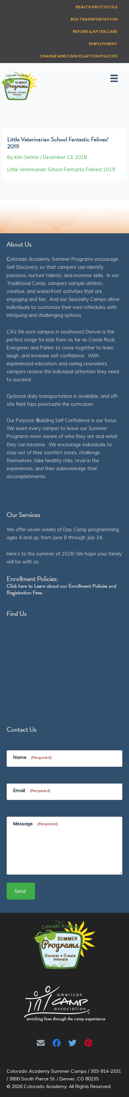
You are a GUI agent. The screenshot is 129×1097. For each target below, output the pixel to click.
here (22, 586)
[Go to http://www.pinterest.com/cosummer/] (88, 1043)
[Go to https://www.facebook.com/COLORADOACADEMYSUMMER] (56, 1043)
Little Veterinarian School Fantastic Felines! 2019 (61, 169)
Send (20, 891)
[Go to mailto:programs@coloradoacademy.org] (41, 1043)
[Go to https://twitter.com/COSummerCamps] (72, 1043)
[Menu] (114, 78)
